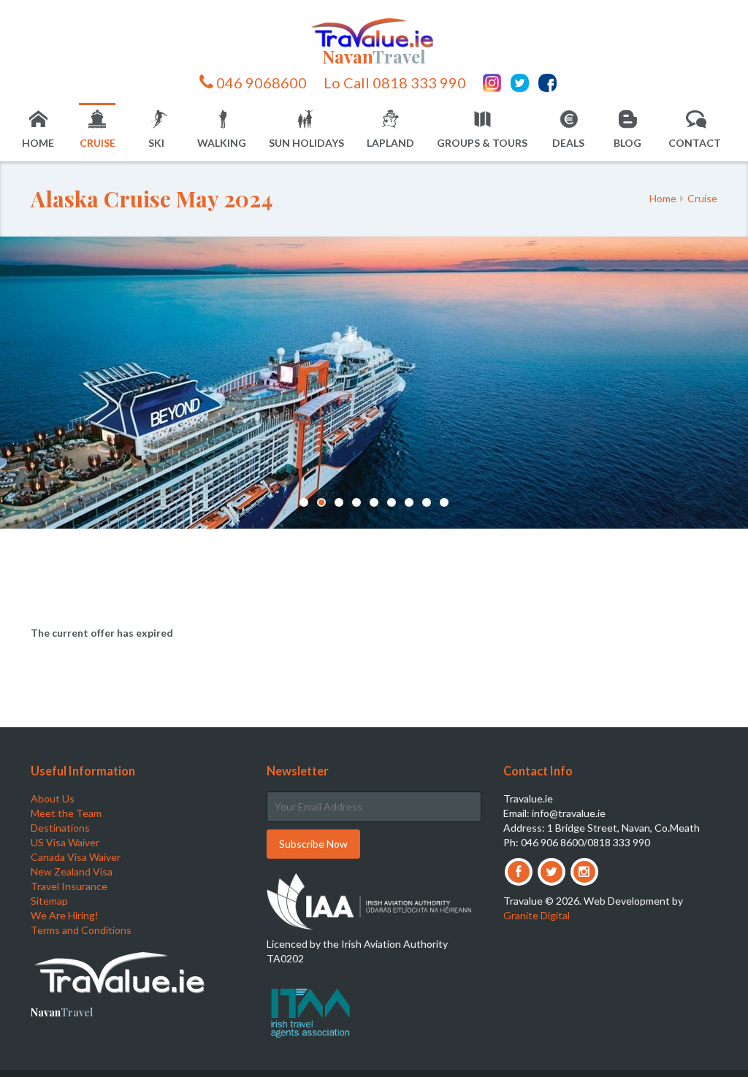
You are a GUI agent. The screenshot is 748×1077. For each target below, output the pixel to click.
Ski (156, 143)
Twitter (520, 83)
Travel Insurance (69, 886)
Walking (221, 143)
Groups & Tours (482, 143)
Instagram (492, 83)
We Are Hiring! (65, 915)
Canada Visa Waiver (76, 857)
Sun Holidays (306, 143)
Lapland (390, 143)
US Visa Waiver (65, 842)
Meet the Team (66, 813)
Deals (568, 143)
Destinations (60, 827)
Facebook (547, 83)
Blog (627, 143)
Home (38, 143)
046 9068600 (260, 82)
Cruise (97, 143)
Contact (694, 143)
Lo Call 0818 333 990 (395, 82)
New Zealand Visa (71, 871)
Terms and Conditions (81, 930)
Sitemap (49, 900)
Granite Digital (536, 915)
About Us (53, 798)
